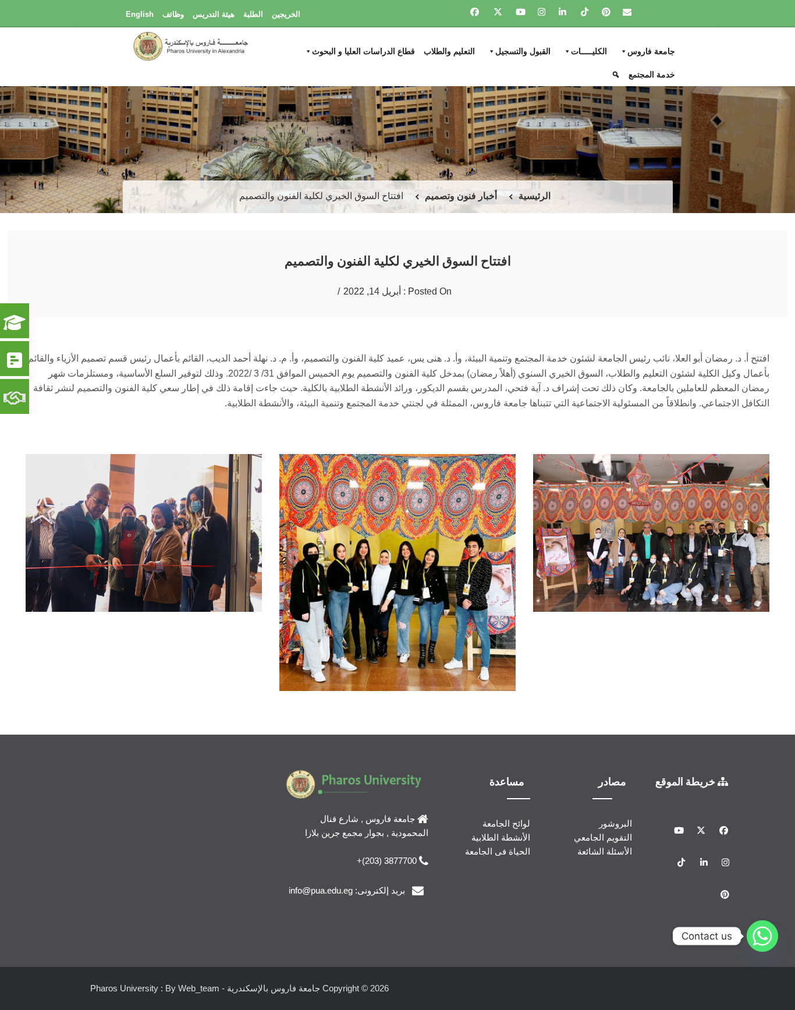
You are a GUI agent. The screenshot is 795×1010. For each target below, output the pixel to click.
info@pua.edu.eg (321, 890)
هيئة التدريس (214, 14)
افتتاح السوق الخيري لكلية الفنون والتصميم (398, 260)
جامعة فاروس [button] (651, 51)
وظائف (173, 14)
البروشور (615, 823)
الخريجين (286, 14)
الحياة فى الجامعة (497, 851)
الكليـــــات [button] (589, 51)
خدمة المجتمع (652, 74)
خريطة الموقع (686, 781)
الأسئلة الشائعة (604, 851)
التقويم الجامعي (603, 837)
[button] (617, 74)
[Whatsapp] (762, 936)
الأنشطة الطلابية (500, 837)
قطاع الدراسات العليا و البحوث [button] (363, 51)
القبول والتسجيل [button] (523, 51)
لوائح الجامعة (506, 823)
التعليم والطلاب (449, 51)
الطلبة (253, 14)
